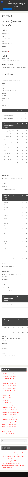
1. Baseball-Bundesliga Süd (8, 407)
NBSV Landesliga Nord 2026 (9, 386)
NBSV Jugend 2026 (6, 398)
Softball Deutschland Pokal (8, 429)
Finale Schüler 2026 (6, 400)
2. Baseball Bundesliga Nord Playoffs (11, 412)
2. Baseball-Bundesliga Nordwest (10, 419)
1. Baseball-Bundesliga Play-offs (10, 410)
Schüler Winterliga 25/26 (8, 433)
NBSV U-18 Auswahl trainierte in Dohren (12, 463)
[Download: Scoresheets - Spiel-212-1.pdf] (9, 51)
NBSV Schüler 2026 (6, 402)
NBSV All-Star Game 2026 (8, 374)
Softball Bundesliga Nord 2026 (9, 422)
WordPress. (21, 475)
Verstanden (7, 8)
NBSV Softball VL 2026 (7, 381)
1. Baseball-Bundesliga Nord (9, 405)
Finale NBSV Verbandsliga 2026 (9, 376)
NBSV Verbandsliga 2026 (8, 378)
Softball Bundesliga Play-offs (9, 426)
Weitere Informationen (18, 8)
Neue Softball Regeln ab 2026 (9, 461)
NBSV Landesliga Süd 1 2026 (9, 388)
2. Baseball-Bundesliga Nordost (9, 417)
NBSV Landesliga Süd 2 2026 (9, 390)
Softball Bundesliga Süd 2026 (9, 424)
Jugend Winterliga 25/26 (8, 431)
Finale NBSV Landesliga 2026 (9, 383)
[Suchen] (24, 441)
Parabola (14, 475)
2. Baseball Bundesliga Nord (9, 414)
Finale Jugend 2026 (6, 395)
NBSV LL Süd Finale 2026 (8, 393)
